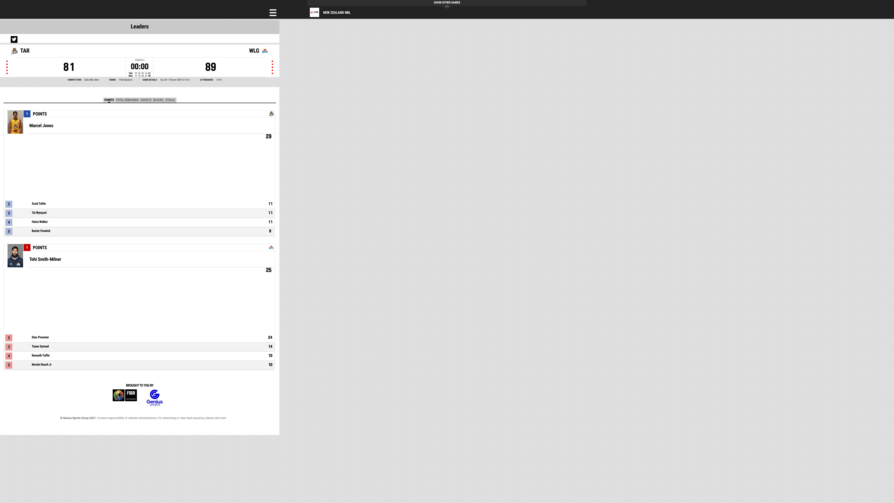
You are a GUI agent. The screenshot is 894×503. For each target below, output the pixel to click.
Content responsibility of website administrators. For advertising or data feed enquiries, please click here (161, 418)
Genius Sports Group (154, 397)
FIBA (125, 397)
